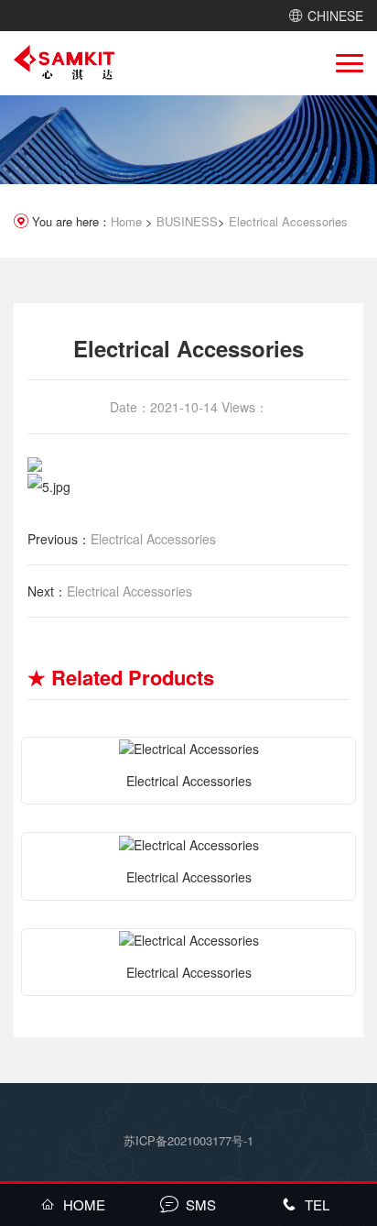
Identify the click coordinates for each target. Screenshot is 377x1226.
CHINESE (335, 15)
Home (126, 221)
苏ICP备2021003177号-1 (188, 1140)
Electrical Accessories (288, 221)
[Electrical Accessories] (189, 747)
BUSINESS (187, 221)
